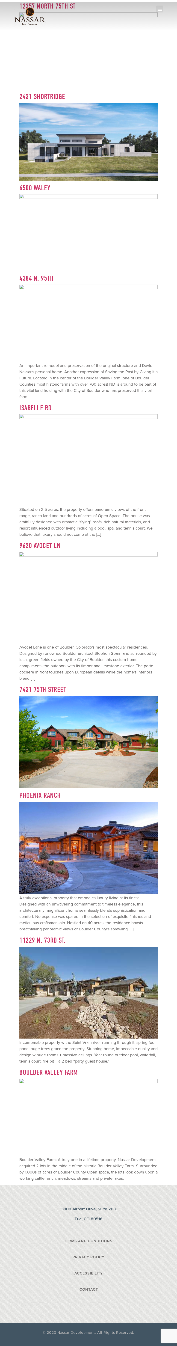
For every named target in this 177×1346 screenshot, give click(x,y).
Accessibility (88, 1273)
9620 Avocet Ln (40, 545)
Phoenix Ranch (40, 795)
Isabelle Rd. (36, 408)
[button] (159, 9)
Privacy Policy (88, 1257)
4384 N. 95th (36, 278)
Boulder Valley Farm (48, 1072)
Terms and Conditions (88, 1241)
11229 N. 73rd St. (42, 940)
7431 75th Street (42, 689)
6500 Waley (34, 188)
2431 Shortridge (42, 96)
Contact (89, 1289)
